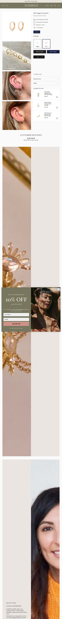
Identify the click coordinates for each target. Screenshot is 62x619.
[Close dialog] (58, 289)
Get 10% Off (16, 324)
